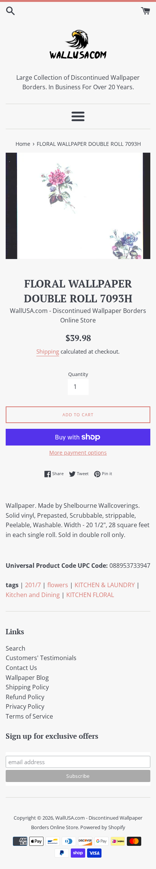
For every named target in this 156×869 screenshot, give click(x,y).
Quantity (78, 374)
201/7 (33, 585)
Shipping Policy (27, 687)
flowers (57, 585)
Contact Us (21, 668)
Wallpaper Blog (27, 677)
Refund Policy (25, 697)
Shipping (47, 351)
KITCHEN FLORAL (90, 595)
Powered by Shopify (102, 827)
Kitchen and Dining (33, 595)
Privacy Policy (25, 706)
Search (15, 648)
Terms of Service (29, 716)
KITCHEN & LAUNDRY (105, 585)
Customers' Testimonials (41, 658)
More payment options (78, 452)
